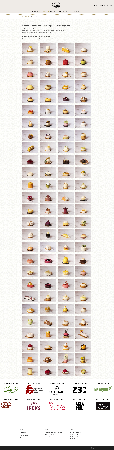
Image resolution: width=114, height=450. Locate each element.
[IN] (111, 5)
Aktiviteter (22, 437)
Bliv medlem (23, 432)
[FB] (110, 5)
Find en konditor (24, 435)
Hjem (21, 16)
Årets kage (26, 16)
